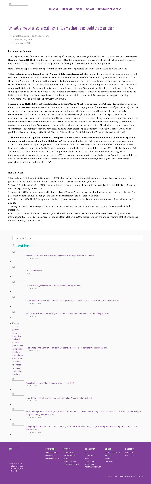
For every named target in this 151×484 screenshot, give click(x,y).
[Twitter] (14, 477)
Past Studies (50, 456)
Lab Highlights (110, 461)
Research (54, 9)
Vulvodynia (89, 464)
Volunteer (129, 453)
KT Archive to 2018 (22, 42)
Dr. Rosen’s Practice (113, 453)
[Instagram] (18, 477)
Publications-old (52, 458)
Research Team (69, 456)
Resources (67, 9)
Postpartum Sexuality (93, 467)
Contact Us (129, 456)
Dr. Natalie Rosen (70, 453)
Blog (87, 453)
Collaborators (69, 461)
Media (107, 456)
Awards (108, 458)
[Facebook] (10, 477)
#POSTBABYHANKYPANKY (109, 9)
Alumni (66, 458)
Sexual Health (90, 461)
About (79, 9)
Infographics (90, 456)
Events (87, 458)
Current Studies (51, 453)
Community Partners (71, 464)
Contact (90, 9)
